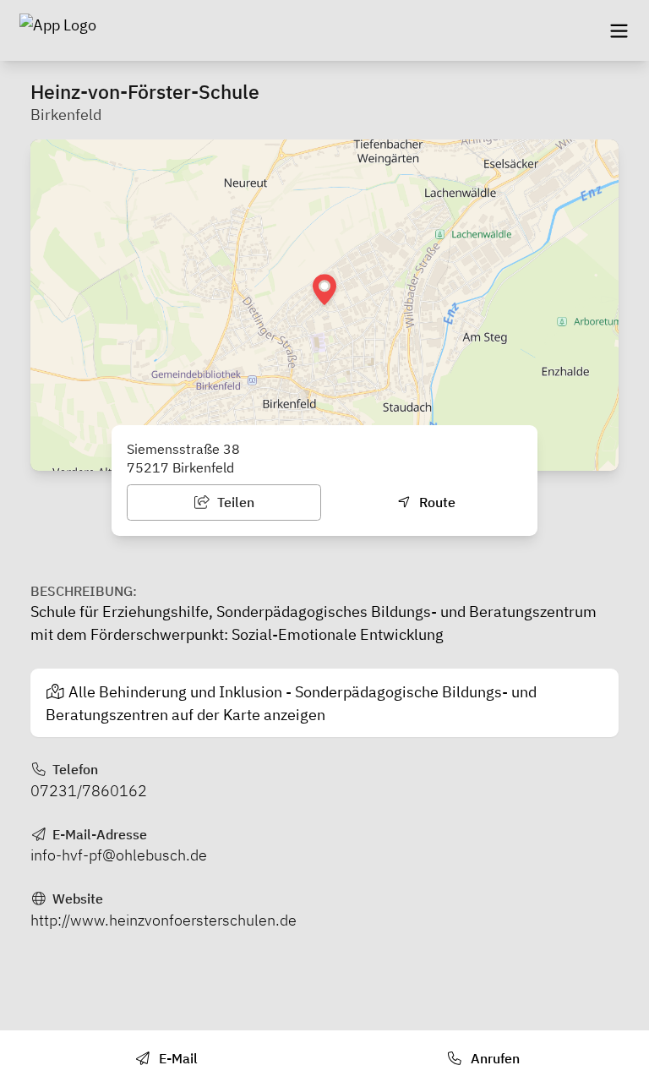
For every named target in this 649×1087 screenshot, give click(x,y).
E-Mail (176, 1058)
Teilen (234, 502)
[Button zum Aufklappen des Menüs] (618, 30)
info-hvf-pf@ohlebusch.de (118, 855)
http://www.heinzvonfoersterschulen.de (163, 920)
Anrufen (493, 1058)
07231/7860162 (88, 790)
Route (435, 502)
